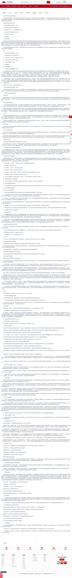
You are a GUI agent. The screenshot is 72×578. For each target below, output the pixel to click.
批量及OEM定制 (35, 560)
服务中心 (25, 6)
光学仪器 (13, 6)
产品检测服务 (35, 557)
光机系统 (13, 560)
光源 (12, 564)
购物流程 (23, 557)
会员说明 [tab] (46, 12)
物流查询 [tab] (16, 12)
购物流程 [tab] (4, 12)
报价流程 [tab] (22, 12)
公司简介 (2, 557)
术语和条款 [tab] (28, 12)
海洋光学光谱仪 (14, 566)
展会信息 (2, 562)
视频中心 (44, 560)
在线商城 (8, 6)
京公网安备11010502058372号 (48, 573)
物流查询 (23, 560)
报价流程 (23, 562)
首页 (3, 6)
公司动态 (2, 560)
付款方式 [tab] (10, 12)
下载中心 (30, 6)
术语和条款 (24, 566)
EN (70, 2)
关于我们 (19, 6)
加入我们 (2, 566)
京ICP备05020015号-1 (38, 573)
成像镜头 (13, 562)
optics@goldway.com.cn (66, 6)
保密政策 (23, 564)
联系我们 (61, 559)
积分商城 (36, 6)
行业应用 (44, 557)
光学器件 (13, 557)
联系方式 (2, 564)
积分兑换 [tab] (40, 12)
